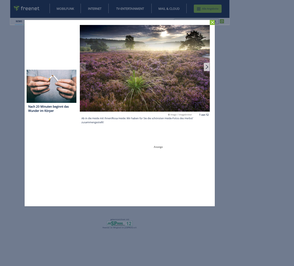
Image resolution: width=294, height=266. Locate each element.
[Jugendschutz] (120, 223)
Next (207, 67)
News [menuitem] (19, 21)
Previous (83, 67)
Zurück (212, 22)
